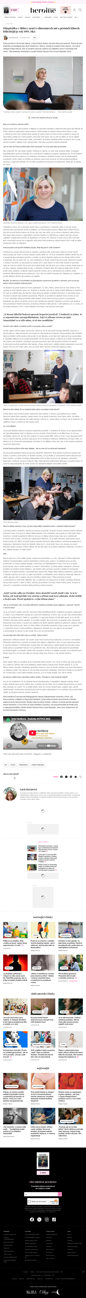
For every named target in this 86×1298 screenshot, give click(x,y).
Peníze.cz (21, 1278)
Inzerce (69, 1234)
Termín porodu (8, 1254)
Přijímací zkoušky (11, 1044)
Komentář (64, 1012)
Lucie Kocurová (28, 789)
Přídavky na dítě (8, 1245)
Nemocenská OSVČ (9, 1251)
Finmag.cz (14, 1278)
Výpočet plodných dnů (10, 1234)
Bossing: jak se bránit (31, 1260)
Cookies (25, 1272)
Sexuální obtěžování (51, 1234)
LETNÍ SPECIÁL (66, 9)
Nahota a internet (67, 1121)
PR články (70, 1249)
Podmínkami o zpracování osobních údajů (49, 1210)
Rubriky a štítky (71, 1252)
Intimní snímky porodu (31, 1240)
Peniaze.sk (40, 1278)
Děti (34, 37)
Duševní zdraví (50, 1255)
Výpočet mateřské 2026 (10, 1257)
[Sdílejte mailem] (75, 776)
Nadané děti (10, 1012)
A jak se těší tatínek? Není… (32, 1234)
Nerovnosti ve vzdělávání (41, 1044)
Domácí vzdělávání (38, 765)
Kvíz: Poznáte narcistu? (31, 1252)
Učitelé (13, 765)
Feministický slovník (72, 1255)
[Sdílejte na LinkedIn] (71, 776)
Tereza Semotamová (8, 1136)
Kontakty (69, 1240)
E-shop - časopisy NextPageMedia (65, 1278)
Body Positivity (38, 1086)
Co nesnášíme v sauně (31, 1246)
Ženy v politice (50, 1258)
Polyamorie (49, 1252)
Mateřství (36, 968)
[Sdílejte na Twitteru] (66, 776)
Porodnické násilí (11, 1086)
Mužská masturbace (30, 1243)
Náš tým (69, 1237)
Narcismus (49, 1237)
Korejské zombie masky (31, 1249)
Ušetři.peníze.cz (30, 1278)
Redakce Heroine (35, 950)
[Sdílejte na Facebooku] (61, 776)
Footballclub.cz (49, 1278)
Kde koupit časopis (72, 1246)
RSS (62, 1272)
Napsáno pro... (38, 1012)
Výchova (64, 968)
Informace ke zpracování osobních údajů (47, 1272)
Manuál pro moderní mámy (74, 1243)
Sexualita (9, 968)
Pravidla (32, 1272)
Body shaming (50, 1249)
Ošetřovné (6, 1248)
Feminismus (49, 1243)
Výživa (63, 1044)
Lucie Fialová (6, 948)
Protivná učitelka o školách (32, 1237)
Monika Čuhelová (63, 981)
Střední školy (23, 765)
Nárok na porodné (8, 1242)
